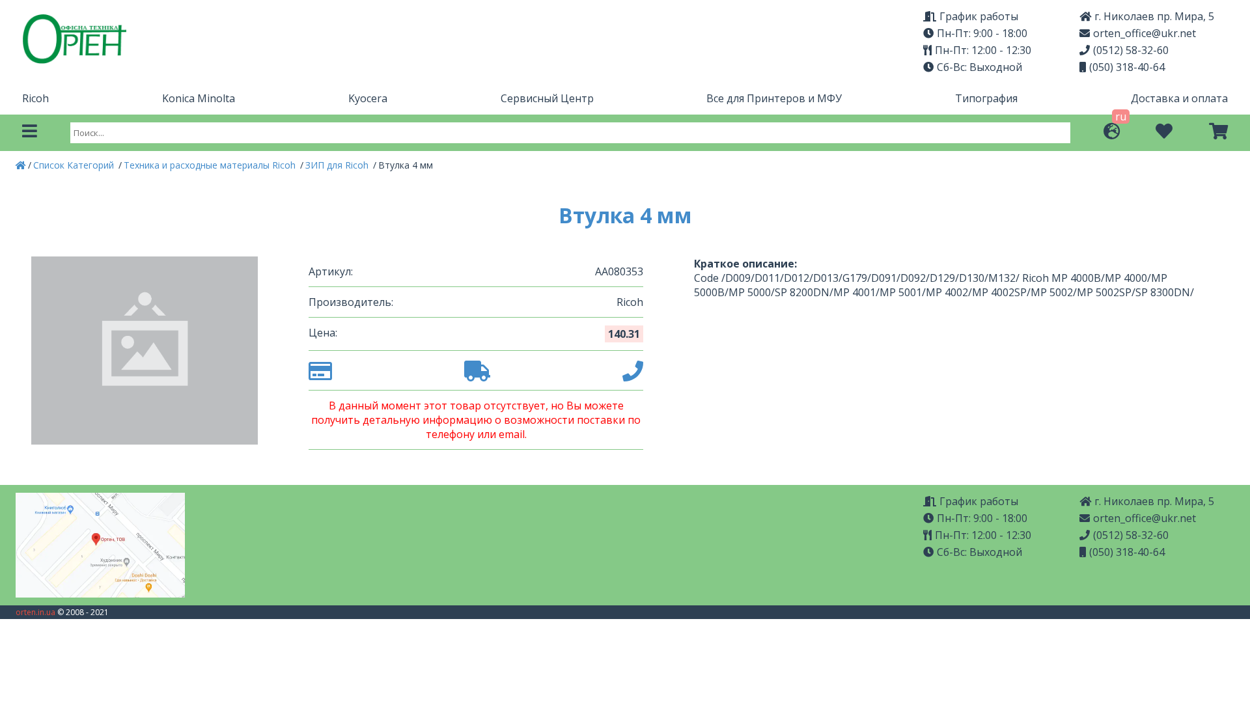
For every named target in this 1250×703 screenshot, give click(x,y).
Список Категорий (75, 165)
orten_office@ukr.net (1144, 33)
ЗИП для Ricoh (338, 165)
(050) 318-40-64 (1127, 67)
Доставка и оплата (1179, 98)
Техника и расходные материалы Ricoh (211, 165)
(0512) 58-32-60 (1131, 50)
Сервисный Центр (547, 98)
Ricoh (35, 98)
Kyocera (367, 98)
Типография (986, 98)
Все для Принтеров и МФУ (774, 98)
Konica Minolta (198, 98)
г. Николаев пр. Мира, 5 (1154, 16)
